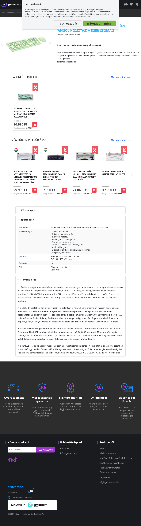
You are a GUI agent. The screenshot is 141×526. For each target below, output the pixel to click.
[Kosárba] (34, 124)
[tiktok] (15, 460)
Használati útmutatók (110, 467)
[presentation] (2, 44)
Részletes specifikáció (66, 61)
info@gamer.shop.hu (70, 453)
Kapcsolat (65, 448)
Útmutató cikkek (108, 472)
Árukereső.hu (12, 492)
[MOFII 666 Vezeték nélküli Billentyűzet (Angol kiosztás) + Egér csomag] (26, 44)
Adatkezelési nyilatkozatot (35, 16)
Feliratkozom (45, 449)
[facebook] (10, 460)
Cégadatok (105, 477)
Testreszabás (68, 23)
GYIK (102, 448)
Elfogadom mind (99, 23)
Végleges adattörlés (109, 482)
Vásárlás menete (108, 453)
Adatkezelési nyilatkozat (112, 462)
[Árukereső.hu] (16, 489)
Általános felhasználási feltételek (116, 458)
